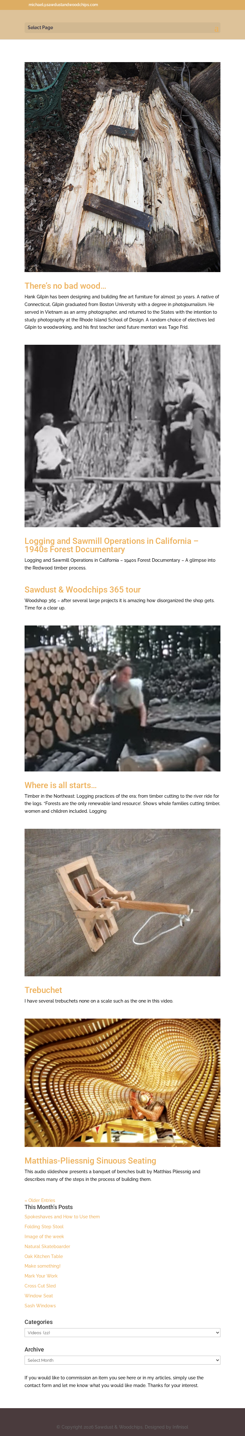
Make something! (43, 1266)
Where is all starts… (61, 785)
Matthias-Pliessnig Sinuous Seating (90, 1161)
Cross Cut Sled (40, 1285)
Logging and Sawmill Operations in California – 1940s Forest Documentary (112, 545)
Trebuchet (43, 990)
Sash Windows (40, 1305)
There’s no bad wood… (65, 286)
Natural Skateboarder (47, 1246)
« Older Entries (40, 1200)
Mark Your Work (41, 1276)
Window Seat (39, 1295)
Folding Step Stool (44, 1226)
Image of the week (44, 1236)
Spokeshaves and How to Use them (62, 1216)
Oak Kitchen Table (44, 1256)
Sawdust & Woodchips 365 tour (83, 589)
